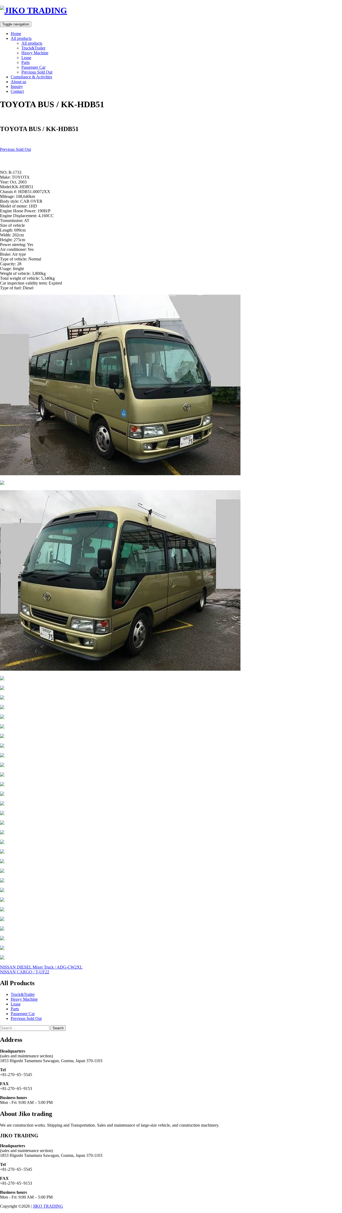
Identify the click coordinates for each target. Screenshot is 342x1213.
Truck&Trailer (33, 48)
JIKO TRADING (48, 1206)
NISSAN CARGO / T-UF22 (24, 972)
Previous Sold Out (36, 72)
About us (18, 81)
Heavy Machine (34, 53)
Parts (25, 62)
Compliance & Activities (31, 77)
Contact (17, 91)
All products (21, 38)
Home (16, 33)
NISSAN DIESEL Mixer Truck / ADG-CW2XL (41, 967)
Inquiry (17, 86)
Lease (26, 57)
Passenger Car (33, 67)
